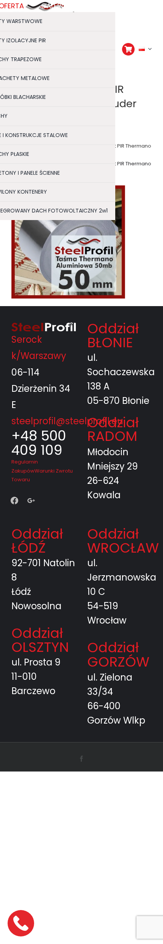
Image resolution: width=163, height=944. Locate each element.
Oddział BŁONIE (113, 335)
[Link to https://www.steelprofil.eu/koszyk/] (128, 49)
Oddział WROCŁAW (123, 540)
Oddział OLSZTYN (40, 640)
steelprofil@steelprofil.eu (67, 421)
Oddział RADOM (113, 429)
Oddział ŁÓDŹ (37, 540)
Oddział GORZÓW (118, 654)
